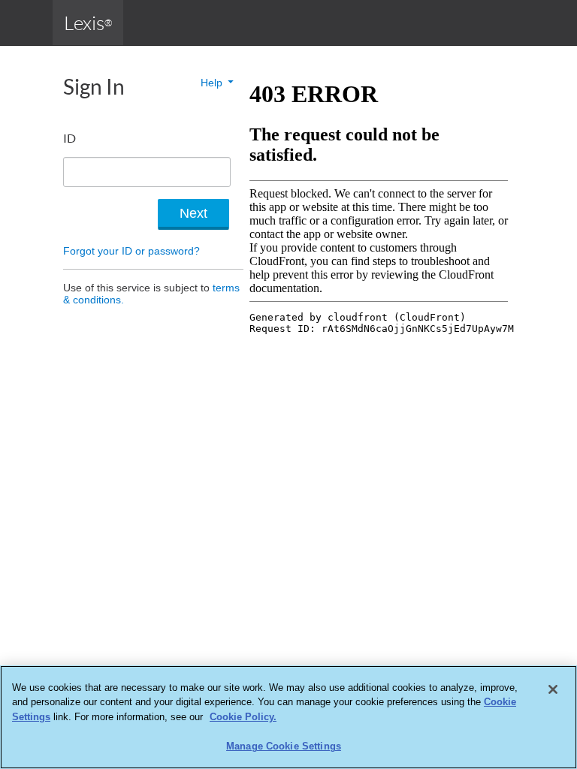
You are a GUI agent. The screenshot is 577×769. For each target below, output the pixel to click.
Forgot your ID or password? (131, 251)
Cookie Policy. (243, 716)
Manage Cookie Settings (283, 746)
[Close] (552, 689)
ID (69, 138)
